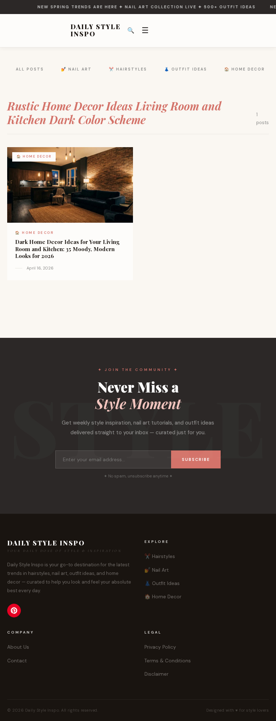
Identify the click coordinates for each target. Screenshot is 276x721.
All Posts (30, 69)
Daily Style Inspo (95, 30)
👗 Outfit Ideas (185, 69)
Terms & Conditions (167, 661)
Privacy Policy (160, 647)
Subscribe (196, 459)
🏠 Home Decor (244, 69)
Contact (17, 661)
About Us (18, 647)
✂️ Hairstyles (128, 69)
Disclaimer (156, 674)
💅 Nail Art (76, 69)
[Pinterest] (14, 610)
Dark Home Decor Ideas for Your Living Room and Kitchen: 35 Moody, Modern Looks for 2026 (67, 249)
